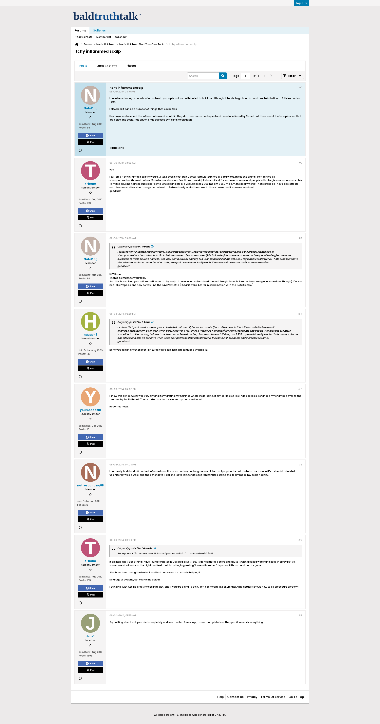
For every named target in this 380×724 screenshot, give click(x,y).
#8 (300, 615)
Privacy (252, 697)
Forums (80, 30)
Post (92, 142)
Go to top (296, 697)
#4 (300, 313)
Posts (83, 66)
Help (220, 697)
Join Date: (85, 124)
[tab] (83, 66)
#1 (300, 87)
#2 (300, 163)
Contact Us (235, 697)
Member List (103, 37)
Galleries (99, 30)
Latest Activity (107, 66)
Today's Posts (83, 37)
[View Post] (152, 246)
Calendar (120, 37)
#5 (300, 389)
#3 (300, 238)
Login (299, 3)
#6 (300, 464)
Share (92, 135)
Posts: (82, 127)
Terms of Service (273, 697)
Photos (131, 66)
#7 (300, 540)
